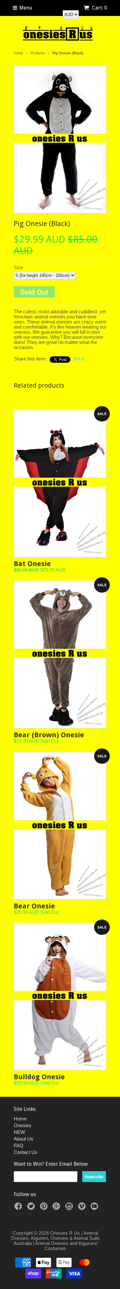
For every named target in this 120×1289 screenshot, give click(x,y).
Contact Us (25, 1152)
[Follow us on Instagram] (70, 1208)
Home (20, 1118)
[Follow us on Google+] (57, 1208)
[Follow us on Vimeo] (83, 1208)
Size (18, 267)
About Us (23, 1138)
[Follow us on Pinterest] (45, 1208)
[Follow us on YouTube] (95, 1208)
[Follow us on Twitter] (32, 1208)
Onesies (22, 1125)
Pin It (79, 358)
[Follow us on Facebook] (19, 1208)
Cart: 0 (99, 8)
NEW (19, 1132)
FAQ (18, 1145)
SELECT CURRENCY (63, 7)
